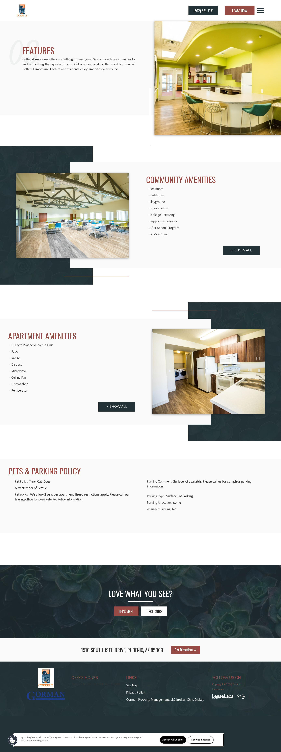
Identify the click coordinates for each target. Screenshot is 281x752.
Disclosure (154, 611)
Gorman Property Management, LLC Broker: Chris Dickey (165, 699)
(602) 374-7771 (203, 10)
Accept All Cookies (173, 740)
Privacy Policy (135, 692)
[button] (12, 740)
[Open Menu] (260, 10)
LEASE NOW (239, 10)
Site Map (132, 685)
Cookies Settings (200, 740)
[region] (118, 740)
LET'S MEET (126, 611)
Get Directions (184, 649)
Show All (243, 250)
